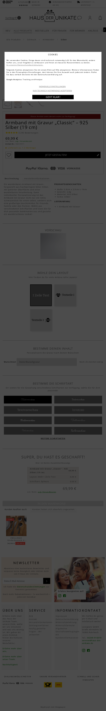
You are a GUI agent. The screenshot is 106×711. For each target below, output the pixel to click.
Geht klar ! (53, 97)
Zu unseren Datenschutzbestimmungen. (24, 65)
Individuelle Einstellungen (52, 86)
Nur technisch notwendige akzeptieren (52, 90)
